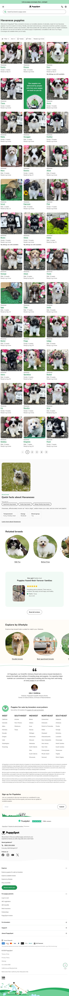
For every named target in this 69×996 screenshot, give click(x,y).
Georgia (58, 730)
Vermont (44, 757)
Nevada (4, 733)
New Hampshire (46, 740)
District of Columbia (47, 726)
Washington (5, 743)
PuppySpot (5, 826)
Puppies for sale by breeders (16, 826)
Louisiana (58, 737)
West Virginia (60, 757)
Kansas (31, 730)
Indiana (31, 723)
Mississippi (59, 740)
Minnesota (32, 737)
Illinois (31, 719)
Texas (16, 730)
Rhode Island (45, 754)
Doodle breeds (17, 659)
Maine (43, 730)
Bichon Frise (45, 562)
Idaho (3, 726)
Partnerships (5, 912)
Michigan (31, 733)
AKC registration (6, 901)
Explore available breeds (9, 875)
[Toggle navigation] (3, 7)
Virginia (58, 754)
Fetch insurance (6, 908)
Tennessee (59, 750)
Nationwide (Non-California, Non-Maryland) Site (15, 971)
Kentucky (58, 733)
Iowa (30, 726)
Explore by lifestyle (7, 879)
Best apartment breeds (45, 659)
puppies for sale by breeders (35, 710)
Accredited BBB (6, 964)
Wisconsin (32, 757)
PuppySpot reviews (7, 915)
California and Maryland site (9, 968)
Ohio (30, 750)
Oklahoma (17, 726)
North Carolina (60, 743)
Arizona (16, 719)
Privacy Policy (6, 957)
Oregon (4, 737)
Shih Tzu (17, 562)
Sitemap (4, 961)
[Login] (65, 6)
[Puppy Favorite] (20, 44)
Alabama (58, 719)
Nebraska (32, 743)
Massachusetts (46, 737)
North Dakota (33, 747)
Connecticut (45, 719)
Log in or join (5, 898)
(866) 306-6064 (9, 845)
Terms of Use (5, 954)
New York (44, 747)
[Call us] (62, 6)
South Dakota (33, 754)
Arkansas (58, 723)
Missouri (31, 740)
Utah (3, 740)
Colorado (4, 723)
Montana (4, 730)
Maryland (44, 733)
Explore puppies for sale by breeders (12, 872)
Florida (58, 726)
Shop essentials (6, 882)
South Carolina (60, 747)
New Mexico (18, 723)
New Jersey (45, 743)
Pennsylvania (45, 750)
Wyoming (5, 747)
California (4, 719)
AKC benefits (5, 905)
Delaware (44, 723)
